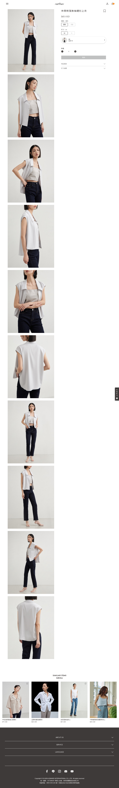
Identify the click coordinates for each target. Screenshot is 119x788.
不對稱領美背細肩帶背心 (97, 720)
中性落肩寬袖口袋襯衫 (9, 720)
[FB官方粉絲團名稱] (47, 771)
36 (71, 33)
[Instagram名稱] (59, 771)
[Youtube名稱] (72, 771)
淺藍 (72, 25)
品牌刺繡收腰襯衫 (37, 720)
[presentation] (115, 702)
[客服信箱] (66, 771)
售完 (83, 57)
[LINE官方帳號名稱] (53, 771)
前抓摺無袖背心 (65, 720)
